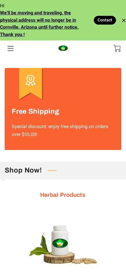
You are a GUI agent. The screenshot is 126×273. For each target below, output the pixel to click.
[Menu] (10, 48)
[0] (117, 48)
